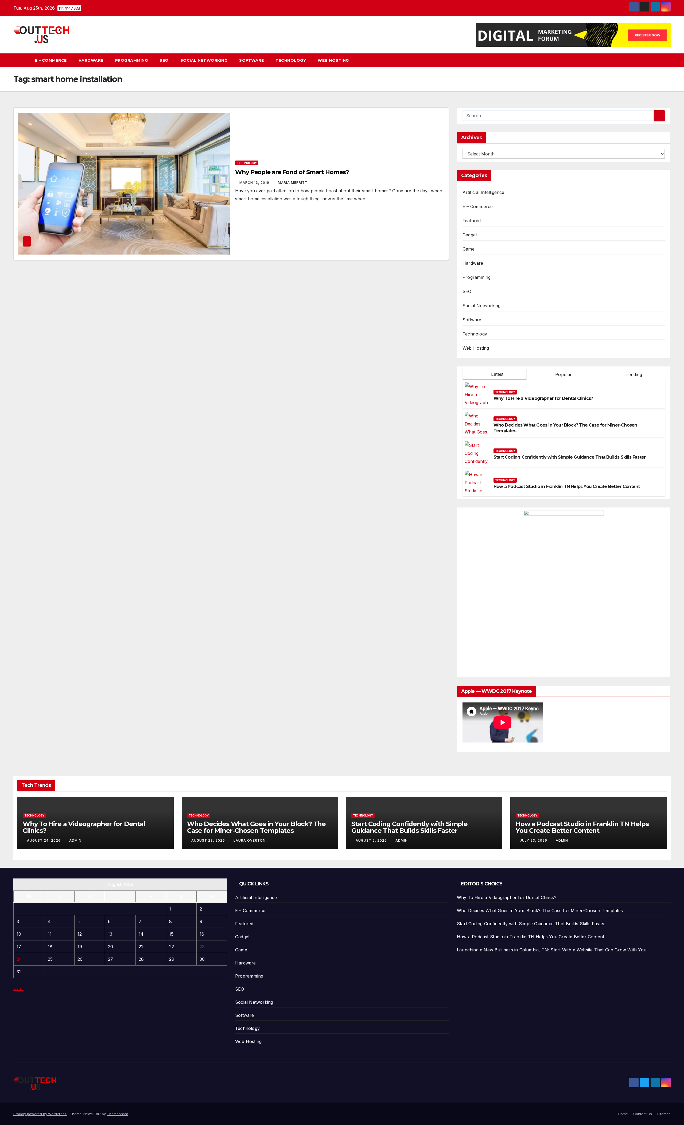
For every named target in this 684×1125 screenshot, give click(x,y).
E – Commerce (51, 60)
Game (469, 249)
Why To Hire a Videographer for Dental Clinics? (543, 398)
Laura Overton (250, 840)
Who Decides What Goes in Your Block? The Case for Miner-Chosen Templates (256, 827)
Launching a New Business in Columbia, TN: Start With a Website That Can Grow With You (551, 949)
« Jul (18, 988)
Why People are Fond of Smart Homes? (292, 172)
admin (75, 840)
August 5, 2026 (372, 840)
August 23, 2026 (208, 840)
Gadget (470, 234)
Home (623, 1114)
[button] (667, 60)
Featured (472, 220)
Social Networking (204, 60)
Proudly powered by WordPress (40, 1114)
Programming (131, 60)
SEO (164, 60)
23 (202, 946)
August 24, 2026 (44, 840)
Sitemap (664, 1114)
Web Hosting (333, 60)
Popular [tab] (563, 374)
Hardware (91, 60)
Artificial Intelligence (483, 192)
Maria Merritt (293, 183)
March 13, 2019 (254, 183)
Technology (290, 60)
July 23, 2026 (534, 840)
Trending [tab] (632, 374)
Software (251, 60)
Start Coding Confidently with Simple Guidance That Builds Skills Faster (569, 457)
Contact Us (642, 1114)
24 (19, 959)
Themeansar (117, 1114)
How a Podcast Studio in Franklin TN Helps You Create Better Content (566, 486)
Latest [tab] (496, 374)
